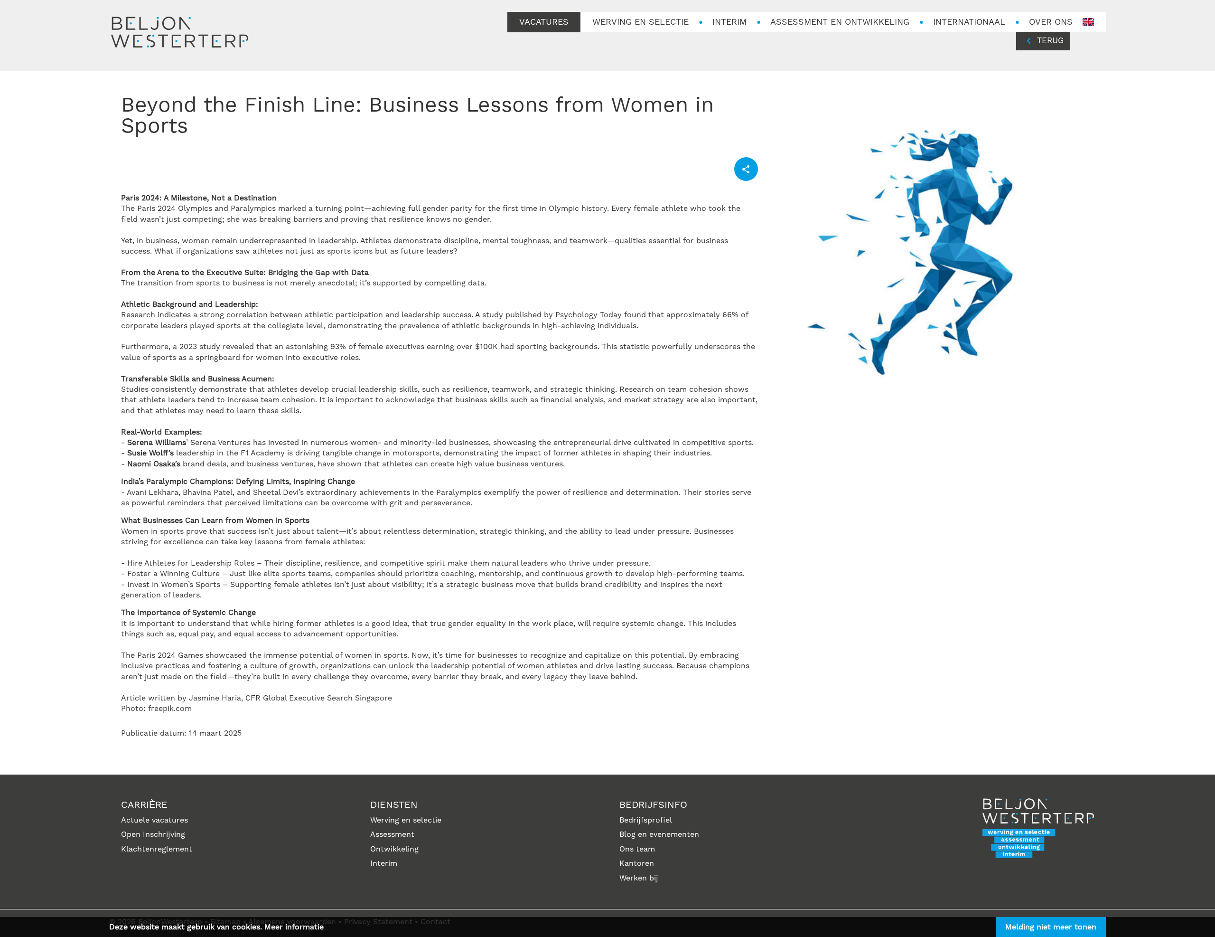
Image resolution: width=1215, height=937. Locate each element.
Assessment (392, 834)
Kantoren (636, 863)
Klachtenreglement (156, 849)
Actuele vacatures (154, 820)
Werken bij (638, 878)
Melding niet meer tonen (1050, 927)
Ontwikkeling (394, 849)
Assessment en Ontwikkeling (839, 22)
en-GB (1088, 22)
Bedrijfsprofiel (645, 820)
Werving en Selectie (640, 22)
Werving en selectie (405, 820)
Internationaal (969, 22)
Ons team (637, 849)
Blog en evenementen (659, 834)
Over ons (1051, 22)
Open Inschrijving (153, 834)
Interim (729, 22)
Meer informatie (294, 927)
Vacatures (544, 22)
